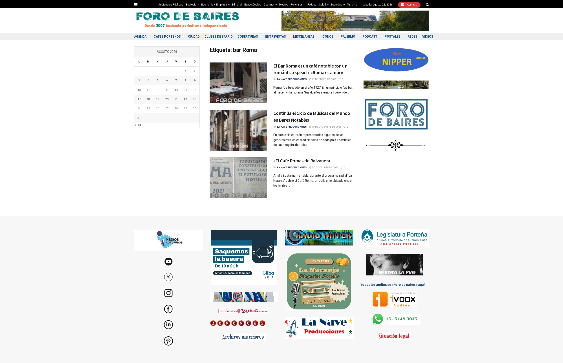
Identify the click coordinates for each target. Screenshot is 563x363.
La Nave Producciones (292, 79)
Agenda (140, 36)
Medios (283, 4)
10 (139, 90)
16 (194, 90)
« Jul (137, 125)
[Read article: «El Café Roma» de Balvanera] (238, 177)
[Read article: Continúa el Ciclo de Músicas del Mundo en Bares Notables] (238, 130)
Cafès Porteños (167, 36)
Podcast (369, 36)
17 (139, 99)
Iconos (327, 36)
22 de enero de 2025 (323, 79)
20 (166, 99)
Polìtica (311, 4)
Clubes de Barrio (219, 36)
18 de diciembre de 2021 (326, 126)
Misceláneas (303, 36)
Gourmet (269, 4)
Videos (427, 36)
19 (157, 99)
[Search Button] (427, 4)
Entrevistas (275, 36)
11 (148, 90)
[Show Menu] (135, 4)
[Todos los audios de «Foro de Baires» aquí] (394, 299)
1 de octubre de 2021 (324, 167)
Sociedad (336, 4)
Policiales (297, 4)
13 (166, 90)
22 (185, 99)
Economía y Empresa (214, 4)
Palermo (411, 4)
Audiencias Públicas (170, 4)
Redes (412, 36)
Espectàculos (252, 4)
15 (185, 90)
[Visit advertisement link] (355, 21)
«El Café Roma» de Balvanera (301, 161)
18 (148, 99)
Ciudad (194, 36)
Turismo (352, 4)
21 (176, 99)
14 (176, 90)
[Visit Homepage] (188, 20)
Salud (322, 4)
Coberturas (248, 36)
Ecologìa (191, 4)
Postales (392, 36)
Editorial (237, 4)
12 (157, 90)
